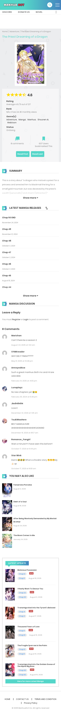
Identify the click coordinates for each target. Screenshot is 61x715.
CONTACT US (22, 699)
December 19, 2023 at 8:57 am (24, 433)
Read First (22, 154)
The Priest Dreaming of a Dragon (36, 31)
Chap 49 (6, 229)
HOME (7, 699)
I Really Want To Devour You (30, 588)
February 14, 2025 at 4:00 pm (24, 381)
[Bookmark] (43, 138)
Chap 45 (6, 275)
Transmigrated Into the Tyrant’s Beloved (36, 607)
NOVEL (39, 12)
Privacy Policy (30, 703)
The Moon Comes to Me (24, 535)
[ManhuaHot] (13, 4)
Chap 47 (6, 252)
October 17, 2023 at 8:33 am (23, 468)
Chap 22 (22, 593)
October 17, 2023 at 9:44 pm (24, 449)
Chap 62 (22, 675)
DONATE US (24, 12)
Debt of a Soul (20, 501)
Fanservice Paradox (22, 485)
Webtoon (11, 122)
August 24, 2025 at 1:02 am (23, 345)
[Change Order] (46, 208)
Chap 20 (22, 597)
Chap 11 (22, 578)
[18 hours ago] (31, 649)
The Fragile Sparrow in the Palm (32, 645)
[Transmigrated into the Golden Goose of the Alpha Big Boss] (10, 669)
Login (26, 319)
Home (5, 31)
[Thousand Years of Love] (10, 632)
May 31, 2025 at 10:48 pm (22, 361)
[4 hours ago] (32, 592)
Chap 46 (6, 264)
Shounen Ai (43, 119)
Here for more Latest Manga (30, 681)
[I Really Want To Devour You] (10, 594)
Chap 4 (22, 612)
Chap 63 (22, 670)
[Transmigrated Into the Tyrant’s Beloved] (10, 613)
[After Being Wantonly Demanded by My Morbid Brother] (7, 523)
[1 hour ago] (31, 573)
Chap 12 (22, 574)
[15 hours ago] (31, 630)
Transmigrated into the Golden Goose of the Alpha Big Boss (36, 665)
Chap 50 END (9, 217)
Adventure (14, 31)
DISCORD (7, 12)
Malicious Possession (27, 570)
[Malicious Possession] (10, 575)
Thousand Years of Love (28, 626)
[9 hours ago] (31, 611)
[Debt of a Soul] (7, 507)
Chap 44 (6, 287)
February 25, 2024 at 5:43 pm (24, 397)
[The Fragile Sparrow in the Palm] (10, 650)
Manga (22, 119)
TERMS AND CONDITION (45, 699)
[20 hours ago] (32, 670)
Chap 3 (22, 616)
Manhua (32, 119)
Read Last (37, 154)
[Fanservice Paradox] (7, 490)
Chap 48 (6, 240)
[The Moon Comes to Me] (7, 540)
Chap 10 (22, 635)
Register (16, 319)
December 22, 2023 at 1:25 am (24, 413)
